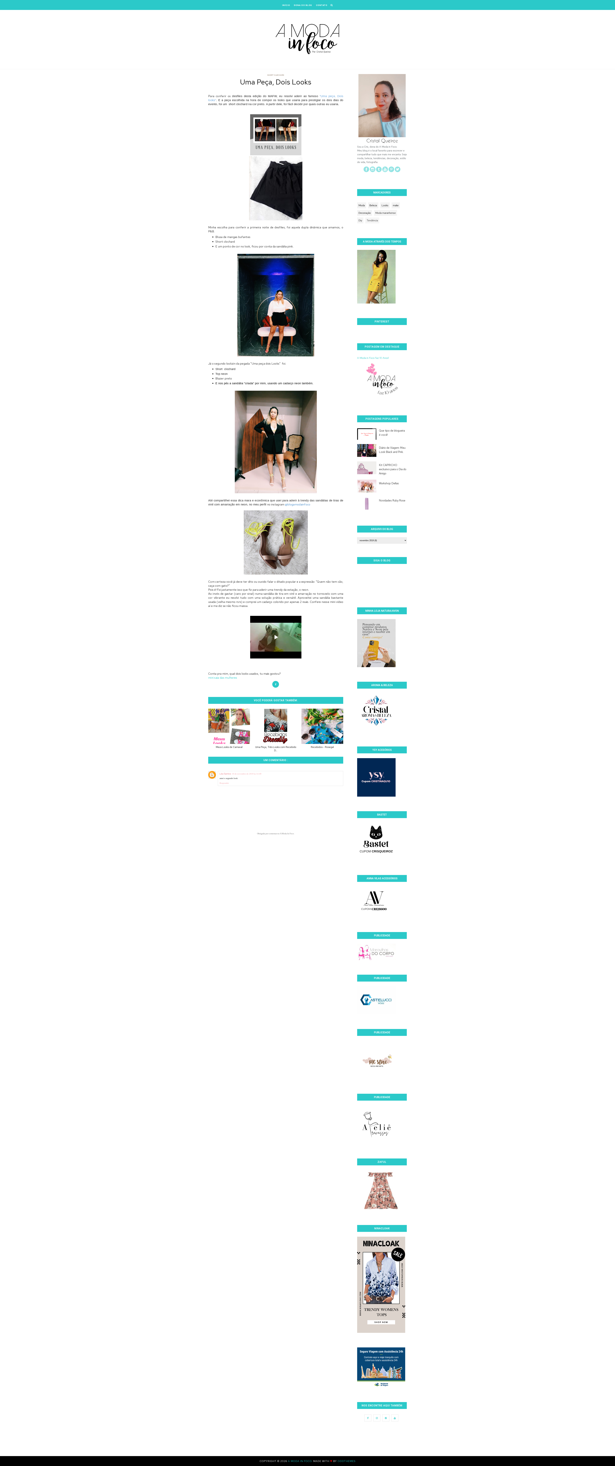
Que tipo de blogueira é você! (392, 433)
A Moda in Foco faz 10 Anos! (373, 358)
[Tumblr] (379, 171)
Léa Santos (225, 773)
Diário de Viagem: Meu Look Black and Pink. (392, 450)
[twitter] (397, 171)
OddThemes (347, 1461)
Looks (384, 205)
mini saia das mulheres (222, 677)
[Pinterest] (391, 171)
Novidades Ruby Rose (392, 500)
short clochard (275, 75)
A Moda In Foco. (300, 1461)
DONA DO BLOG (303, 5)
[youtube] (385, 171)
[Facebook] (366, 171)
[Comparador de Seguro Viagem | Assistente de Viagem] (381, 1386)
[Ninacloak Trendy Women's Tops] (381, 1332)
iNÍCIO (286, 5)
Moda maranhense (385, 213)
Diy (360, 220)
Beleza (373, 205)
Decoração (364, 213)
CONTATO (321, 5)
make (396, 205)
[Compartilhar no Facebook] (275, 684)
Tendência (372, 220)
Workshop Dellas (389, 483)
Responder (224, 783)
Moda (361, 205)
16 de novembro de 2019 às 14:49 (246, 774)
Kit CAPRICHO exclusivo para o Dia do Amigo (392, 469)
